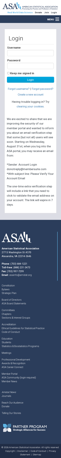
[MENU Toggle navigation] (59, 17)
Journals (6, 396)
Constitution (8, 285)
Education (7, 338)
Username (14, 47)
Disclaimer (22, 451)
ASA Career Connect (12, 367)
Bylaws (5, 289)
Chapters (6, 314)
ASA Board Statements (14, 303)
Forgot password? (42, 88)
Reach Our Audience (12, 402)
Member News (9, 381)
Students (6, 342)
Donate (5, 406)
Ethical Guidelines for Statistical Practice (23, 328)
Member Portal (9, 374)
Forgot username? (18, 88)
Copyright (10, 451)
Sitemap (37, 454)
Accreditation (9, 324)
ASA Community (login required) (19, 377)
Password (13, 60)
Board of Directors (12, 299)
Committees (8, 310)
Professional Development (16, 359)
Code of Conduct (11, 332)
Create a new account (30, 94)
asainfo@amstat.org (20, 275)
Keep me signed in (22, 73)
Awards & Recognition (13, 363)
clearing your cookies (30, 106)
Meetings (6, 353)
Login (54, 12)
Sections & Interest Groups (16, 317)
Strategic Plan (9, 293)
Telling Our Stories (11, 413)
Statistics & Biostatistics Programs (20, 346)
